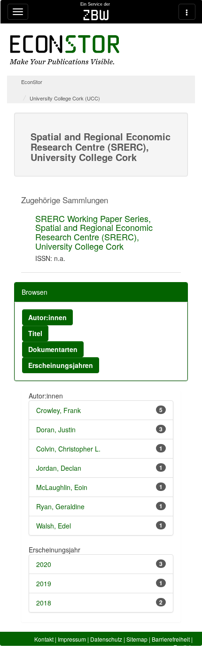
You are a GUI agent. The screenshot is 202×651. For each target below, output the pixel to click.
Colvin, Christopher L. (68, 448)
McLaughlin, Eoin (61, 487)
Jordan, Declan (58, 468)
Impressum (72, 639)
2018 (43, 602)
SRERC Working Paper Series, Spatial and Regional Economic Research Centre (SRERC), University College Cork (94, 232)
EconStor (31, 81)
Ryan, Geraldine (60, 506)
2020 (43, 564)
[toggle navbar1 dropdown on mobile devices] (18, 12)
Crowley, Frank (58, 410)
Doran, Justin (56, 429)
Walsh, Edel (53, 525)
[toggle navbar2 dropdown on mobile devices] (187, 12)
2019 (43, 583)
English (183, 647)
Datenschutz (106, 639)
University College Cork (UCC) (65, 98)
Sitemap (137, 639)
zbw (96, 15)
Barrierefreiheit (171, 639)
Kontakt (44, 639)
